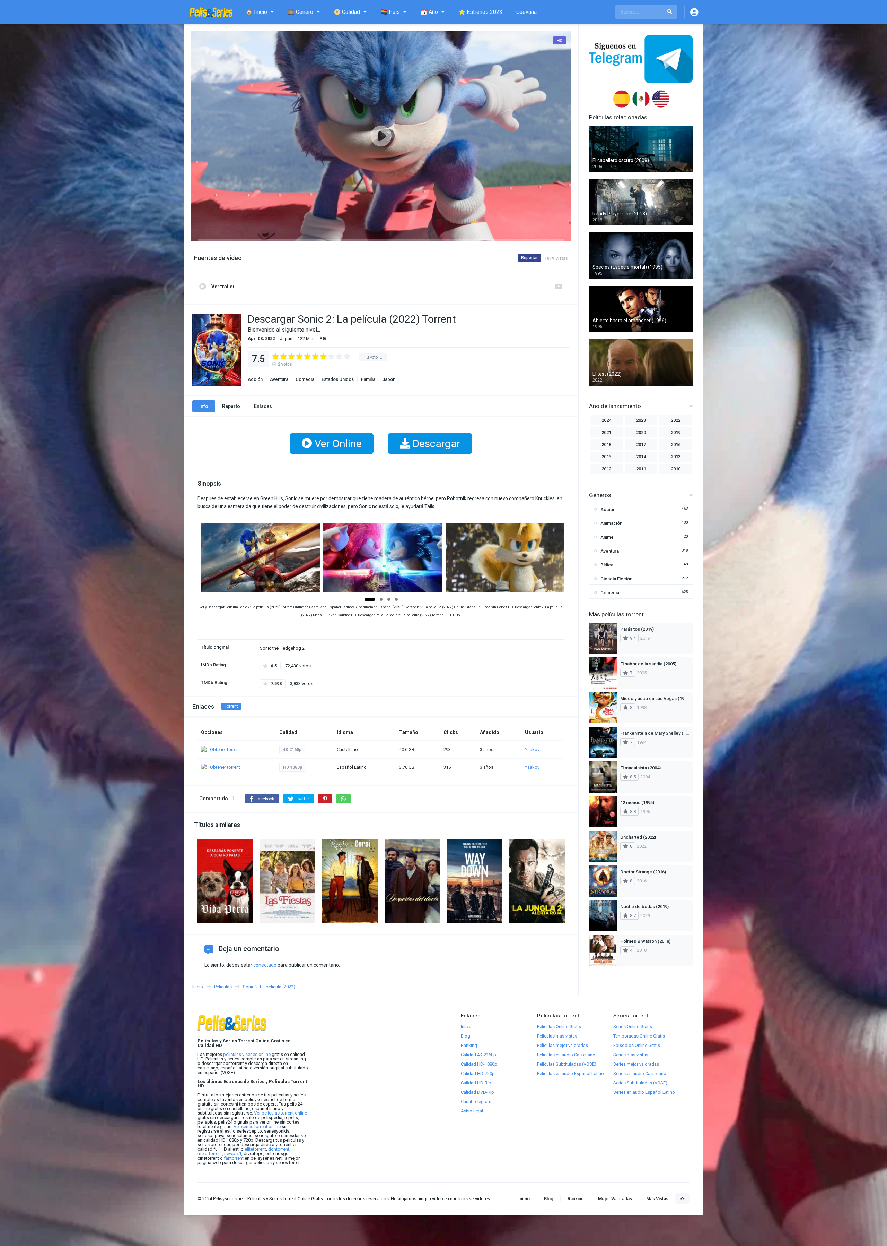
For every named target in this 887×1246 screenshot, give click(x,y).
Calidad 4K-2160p (478, 1054)
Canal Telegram (476, 1101)
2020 (641, 432)
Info (203, 406)
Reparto (231, 406)
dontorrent (278, 1149)
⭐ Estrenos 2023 (480, 12)
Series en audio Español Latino (644, 1092)
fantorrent (234, 1158)
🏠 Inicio (256, 12)
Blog (465, 1036)
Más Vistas (657, 1198)
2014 (641, 456)
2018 (606, 444)
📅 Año (429, 12)
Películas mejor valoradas (562, 1045)
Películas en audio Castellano (566, 1054)
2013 (675, 456)
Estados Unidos (338, 379)
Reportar (529, 257)
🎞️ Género (300, 12)
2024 (606, 420)
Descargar (435, 443)
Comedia (305, 379)
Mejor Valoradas (615, 1198)
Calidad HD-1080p (479, 1064)
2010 (675, 468)
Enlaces (263, 406)
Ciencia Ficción (616, 578)
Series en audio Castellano (639, 1073)
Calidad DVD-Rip (477, 1092)
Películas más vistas (557, 1036)
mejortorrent (209, 1153)
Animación (611, 523)
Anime (607, 537)
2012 (606, 468)
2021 (606, 432)
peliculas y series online (247, 1054)
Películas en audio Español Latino (570, 1073)
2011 (641, 468)
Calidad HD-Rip (476, 1082)
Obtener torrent (225, 749)
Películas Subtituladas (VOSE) (566, 1064)
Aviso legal (472, 1110)
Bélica (606, 564)
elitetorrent (255, 1149)
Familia (368, 379)
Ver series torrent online (257, 1126)
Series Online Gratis (632, 1026)
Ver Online (337, 443)
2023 (641, 420)
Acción (255, 379)
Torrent (231, 706)
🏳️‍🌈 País (390, 12)
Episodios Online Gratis (636, 1045)
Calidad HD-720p (478, 1073)
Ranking (469, 1045)
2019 (675, 432)
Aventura (279, 379)
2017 (641, 444)
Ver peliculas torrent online (280, 1113)
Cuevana (526, 12)
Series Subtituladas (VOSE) (640, 1082)
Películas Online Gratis (559, 1026)
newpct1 (232, 1153)
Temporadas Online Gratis (639, 1036)
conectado (264, 965)
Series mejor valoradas (636, 1064)
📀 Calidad (347, 12)
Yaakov (532, 749)
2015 (606, 456)
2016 (675, 444)
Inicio (466, 1026)
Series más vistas (630, 1054)
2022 (675, 420)
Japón (389, 379)
